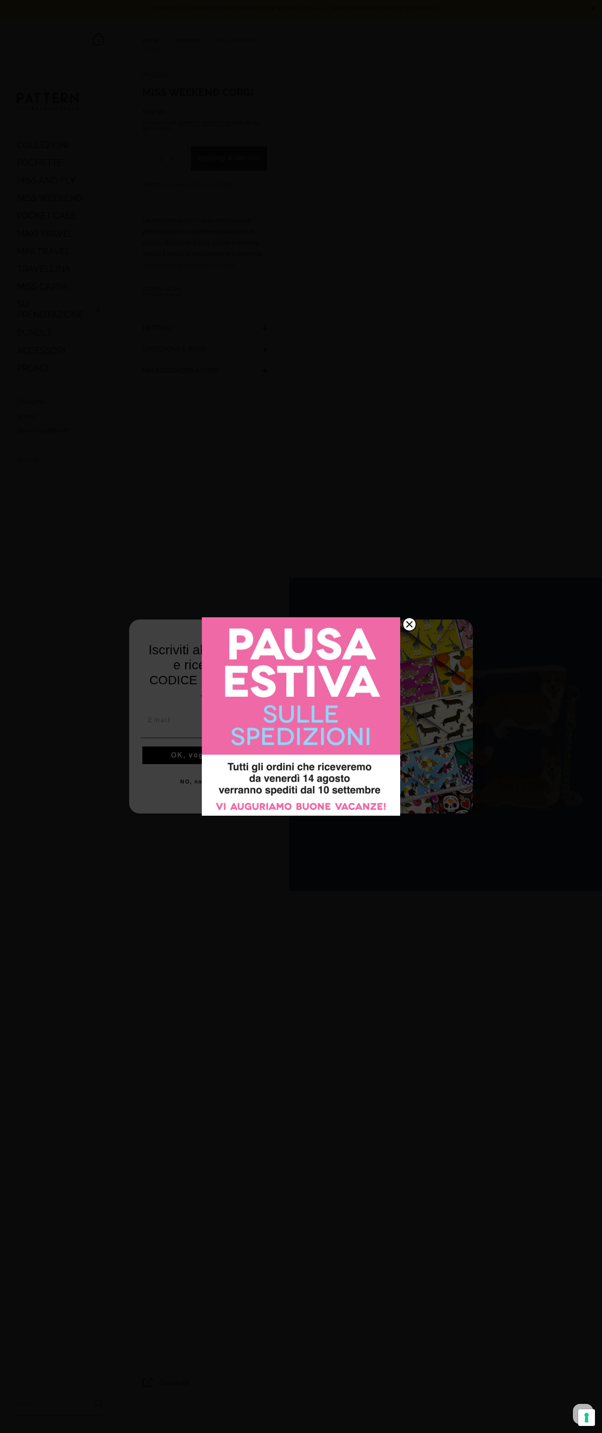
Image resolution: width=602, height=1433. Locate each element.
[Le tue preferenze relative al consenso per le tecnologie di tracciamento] (586, 1417)
